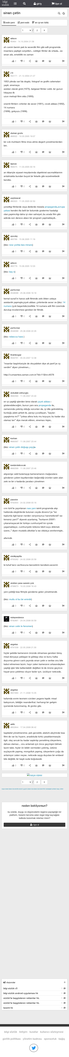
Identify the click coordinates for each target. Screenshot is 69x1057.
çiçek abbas (44, 401)
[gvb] (35, 447)
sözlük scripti (18, 789)
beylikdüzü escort (48, 800)
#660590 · (23, 396)
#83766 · (22, 239)
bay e (12, 271)
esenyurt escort (29, 800)
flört (44, 789)
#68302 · (22, 136)
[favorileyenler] (49, 61)
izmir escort (8, 792)
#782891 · (23, 620)
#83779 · (22, 266)
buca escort (38, 792)
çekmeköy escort (18, 796)
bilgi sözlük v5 (33, 988)
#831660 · (23, 693)
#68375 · (22, 166)
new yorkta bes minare (20, 244)
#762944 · (23, 502)
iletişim (23, 1031)
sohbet (54, 789)
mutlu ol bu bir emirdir (20, 599)
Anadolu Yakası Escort (40, 796)
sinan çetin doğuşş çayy (21, 447)
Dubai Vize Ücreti (38, 789)
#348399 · (23, 331)
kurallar (34, 1031)
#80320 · (22, 201)
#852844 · (23, 727)
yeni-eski (24, 22)
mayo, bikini (59, 789)
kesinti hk (33, 1007)
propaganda (51, 206)
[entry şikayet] (63, 61)
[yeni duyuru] (65, 982)
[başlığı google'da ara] (64, 13)
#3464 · (22, 41)
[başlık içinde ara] (59, 13)
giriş (39, 3)
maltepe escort (23, 792)
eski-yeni (10, 22)
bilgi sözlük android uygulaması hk (33, 993)
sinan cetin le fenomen (20, 626)
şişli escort (15, 800)
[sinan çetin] (44, 30)
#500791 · (23, 358)
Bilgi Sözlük (5, 3)
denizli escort (52, 792)
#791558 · (23, 647)
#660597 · (23, 441)
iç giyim (25, 789)
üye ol (58, 3)
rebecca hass (16, 336)
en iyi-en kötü (41, 22)
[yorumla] (43, 61)
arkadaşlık (49, 789)
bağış (62, 1038)
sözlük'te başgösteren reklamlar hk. (33, 998)
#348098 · (23, 293)
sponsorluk (50, 1038)
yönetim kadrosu (32, 1038)
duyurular (10, 982)
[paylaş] (30, 61)
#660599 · (23, 468)
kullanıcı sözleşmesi (51, 1031)
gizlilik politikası (12, 1038)
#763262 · (23, 559)
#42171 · (22, 75)
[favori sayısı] (36, 61)
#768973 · (23, 586)
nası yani (31, 508)
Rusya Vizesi (5, 789)
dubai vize (11, 789)
